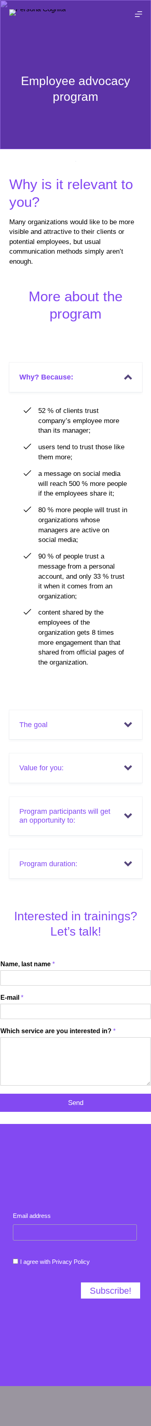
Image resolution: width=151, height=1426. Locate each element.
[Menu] (138, 14)
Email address (32, 1215)
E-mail (11, 997)
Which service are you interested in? (58, 1031)
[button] (75, 377)
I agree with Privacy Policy (55, 1261)
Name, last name (27, 964)
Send (75, 1103)
